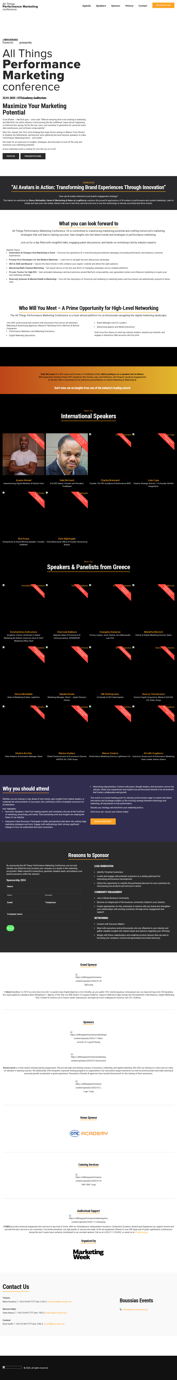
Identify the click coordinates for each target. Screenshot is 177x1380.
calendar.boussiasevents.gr (135, 1309)
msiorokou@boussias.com (59, 1301)
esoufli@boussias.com (54, 1324)
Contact (143, 5)
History (129, 5)
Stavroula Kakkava (67, 632)
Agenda (86, 5)
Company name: (16, 914)
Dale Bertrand (67, 480)
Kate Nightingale (67, 538)
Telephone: (51, 902)
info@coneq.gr (141, 1232)
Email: (11, 902)
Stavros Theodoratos (153, 694)
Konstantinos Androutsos (23, 632)
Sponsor (115, 5)
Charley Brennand (110, 480)
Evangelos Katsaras (110, 632)
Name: (11, 886)
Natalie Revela (66, 694)
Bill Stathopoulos (110, 694)
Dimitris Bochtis (23, 753)
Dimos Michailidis (24, 694)
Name (9, 895)
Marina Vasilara (67, 753)
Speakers (101, 5)
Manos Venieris (110, 753)
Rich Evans (23, 538)
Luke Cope (153, 480)
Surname (48, 895)
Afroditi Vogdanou (153, 753)
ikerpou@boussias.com (56, 1313)
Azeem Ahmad (23, 480)
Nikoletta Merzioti (153, 632)
